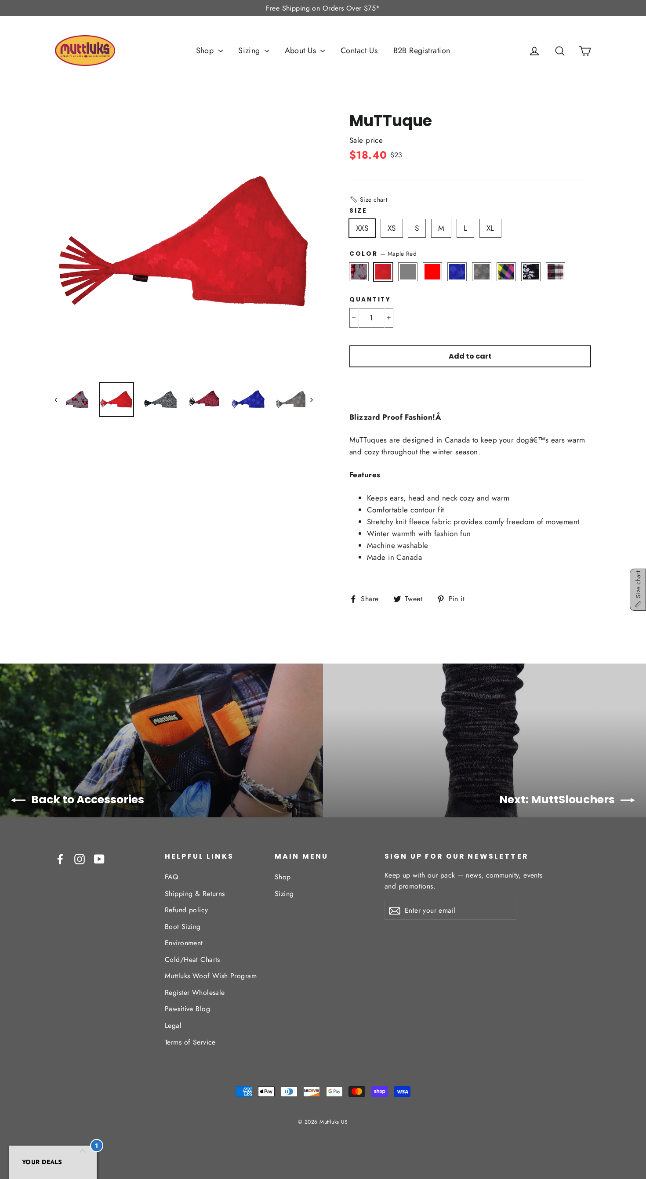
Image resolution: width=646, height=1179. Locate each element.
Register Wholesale (195, 992)
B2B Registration (421, 50)
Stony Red (432, 272)
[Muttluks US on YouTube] (99, 858)
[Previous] (60, 399)
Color (383, 253)
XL (490, 228)
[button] (368, 199)
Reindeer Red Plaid (358, 272)
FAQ (171, 877)
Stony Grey (408, 272)
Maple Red (383, 272)
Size (358, 210)
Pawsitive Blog (187, 1009)
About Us (302, 50)
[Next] (310, 399)
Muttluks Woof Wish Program (211, 976)
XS (392, 228)
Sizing (250, 50)
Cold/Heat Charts (192, 959)
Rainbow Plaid (506, 272)
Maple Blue (457, 272)
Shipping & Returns (195, 894)
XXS (362, 228)
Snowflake (531, 272)
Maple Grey (481, 272)
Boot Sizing (183, 926)
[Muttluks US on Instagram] (79, 858)
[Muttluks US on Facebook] (60, 858)
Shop (206, 50)
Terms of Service (190, 1042)
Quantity (370, 299)
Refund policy (186, 910)
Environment (184, 943)
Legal (173, 1025)
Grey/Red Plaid (555, 272)
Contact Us (359, 50)
